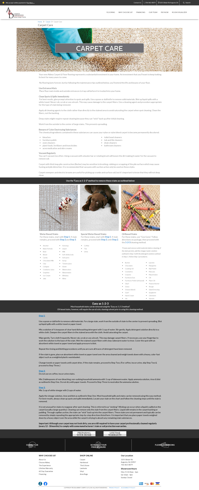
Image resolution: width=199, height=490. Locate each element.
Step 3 (73, 239)
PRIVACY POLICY (114, 488)
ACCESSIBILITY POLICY (128, 488)
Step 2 (63, 239)
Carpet (48, 22)
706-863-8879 (127, 465)
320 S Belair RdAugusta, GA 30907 (128, 460)
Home (40, 22)
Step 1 (67, 237)
